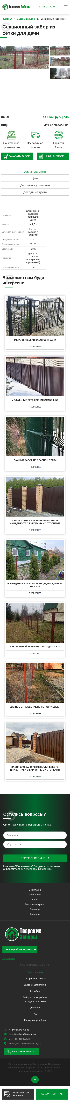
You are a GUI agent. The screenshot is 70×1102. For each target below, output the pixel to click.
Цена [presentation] (35, 178)
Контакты (35, 914)
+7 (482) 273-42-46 (46, 7)
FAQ (35, 1014)
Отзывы (35, 899)
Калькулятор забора (35, 1020)
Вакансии (35, 909)
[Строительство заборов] (16, 7)
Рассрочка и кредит (35, 904)
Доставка (35, 1007)
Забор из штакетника (35, 984)
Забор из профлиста (35, 978)
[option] (24, 58)
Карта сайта (8, 958)
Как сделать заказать (35, 1001)
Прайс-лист (35, 894)
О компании (35, 889)
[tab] (35, 171)
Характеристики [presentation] (35, 171)
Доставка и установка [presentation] (35, 185)
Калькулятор (55, 156)
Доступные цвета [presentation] (35, 192)
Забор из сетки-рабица (35, 997)
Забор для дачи (35, 972)
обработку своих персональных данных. (27, 869)
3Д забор (35, 991)
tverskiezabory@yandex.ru (22, 1034)
